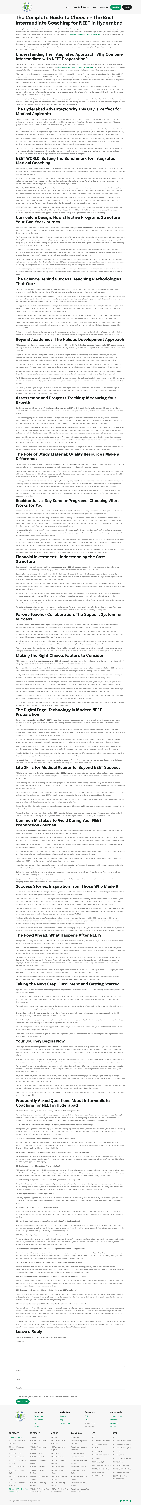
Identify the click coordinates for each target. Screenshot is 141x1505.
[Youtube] (127, 1500)
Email (18, 1379)
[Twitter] (124, 1500)
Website (19, 1388)
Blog (94, 7)
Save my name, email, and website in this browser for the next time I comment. (47, 1397)
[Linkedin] (130, 1500)
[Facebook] (120, 1500)
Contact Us (104, 7)
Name (18, 1370)
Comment (20, 1342)
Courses (86, 7)
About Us (76, 7)
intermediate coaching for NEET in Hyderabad (84, 34)
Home (67, 7)
